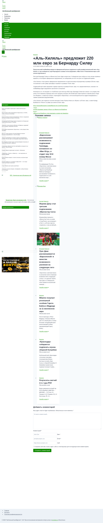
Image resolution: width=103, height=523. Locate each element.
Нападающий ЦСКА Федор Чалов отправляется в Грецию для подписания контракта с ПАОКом (15, 122)
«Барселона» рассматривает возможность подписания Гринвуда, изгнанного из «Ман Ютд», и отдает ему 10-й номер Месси (46, 146)
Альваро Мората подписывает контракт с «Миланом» (13, 150)
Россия (6, 23)
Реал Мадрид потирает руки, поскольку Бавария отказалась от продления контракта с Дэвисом (15, 142)
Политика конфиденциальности (13, 514)
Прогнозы (7, 18)
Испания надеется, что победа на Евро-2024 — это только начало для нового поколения (14, 162)
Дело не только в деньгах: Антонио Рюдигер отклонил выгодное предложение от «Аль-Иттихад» (13, 134)
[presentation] (48, 123)
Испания (6, 29)
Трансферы (64, 105)
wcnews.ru (55, 520)
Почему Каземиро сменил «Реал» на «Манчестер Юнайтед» (50, 108)
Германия (7, 27)
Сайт (58, 443)
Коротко (35, 54)
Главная (6, 510)
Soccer (6, 14)
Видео (6, 20)
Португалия (7, 35)
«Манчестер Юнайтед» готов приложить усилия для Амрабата (50, 112)
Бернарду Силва (46, 105)
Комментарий (37, 430)
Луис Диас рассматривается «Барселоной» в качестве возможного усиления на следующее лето (47, 259)
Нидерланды (8, 33)
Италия (6, 31)
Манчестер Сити (56, 105)
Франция (6, 37)
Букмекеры (7, 16)
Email (59, 438)
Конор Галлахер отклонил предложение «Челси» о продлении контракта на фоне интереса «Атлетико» (15, 117)
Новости (46, 132)
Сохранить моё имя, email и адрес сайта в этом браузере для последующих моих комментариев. (62, 446)
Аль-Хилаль (37, 105)
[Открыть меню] (3, 52)
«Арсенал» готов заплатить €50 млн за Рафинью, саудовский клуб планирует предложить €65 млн (15, 126)
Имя (58, 434)
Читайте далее (44, 180)
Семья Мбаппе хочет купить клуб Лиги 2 (10, 165)
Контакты (7, 512)
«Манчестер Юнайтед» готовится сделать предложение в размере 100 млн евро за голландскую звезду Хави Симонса (15, 138)
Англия (6, 25)
